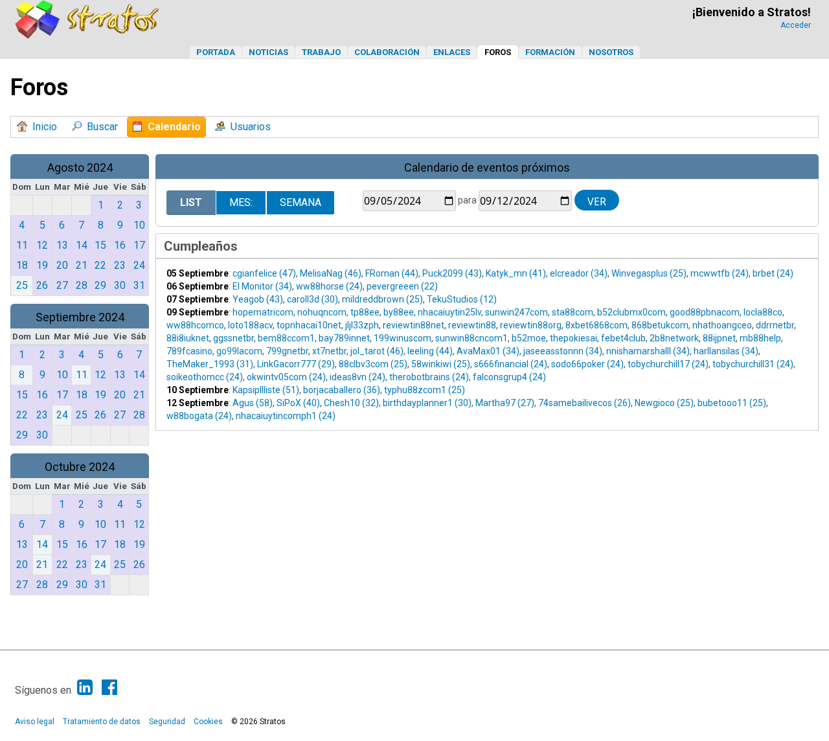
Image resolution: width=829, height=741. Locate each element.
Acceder (795, 25)
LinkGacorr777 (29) (296, 364)
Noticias (268, 52)
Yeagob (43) (258, 299)
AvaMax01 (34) (488, 351)
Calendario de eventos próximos (487, 167)
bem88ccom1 (286, 338)
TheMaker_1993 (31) (209, 364)
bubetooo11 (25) (732, 403)
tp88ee (365, 312)
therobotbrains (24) (429, 377)
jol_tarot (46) (376, 351)
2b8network (674, 338)
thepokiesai (573, 338)
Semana (300, 202)
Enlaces (451, 52)
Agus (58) (253, 403)
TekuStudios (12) (462, 299)
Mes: (241, 202)
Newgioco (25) (664, 403)
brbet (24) (773, 273)
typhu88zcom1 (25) (424, 390)
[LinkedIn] (85, 687)
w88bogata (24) (199, 416)
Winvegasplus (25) (649, 273)
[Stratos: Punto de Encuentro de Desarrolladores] (87, 35)
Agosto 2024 (80, 167)
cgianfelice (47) (264, 273)
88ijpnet (719, 338)
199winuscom (402, 338)
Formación (550, 52)
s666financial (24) (510, 364)
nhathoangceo (722, 325)
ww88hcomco (195, 325)
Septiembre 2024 (80, 317)
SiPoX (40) (298, 403)
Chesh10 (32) (351, 403)
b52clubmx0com (631, 312)
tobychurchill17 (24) (668, 364)
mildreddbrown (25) (382, 299)
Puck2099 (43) (452, 273)
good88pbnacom (705, 312)
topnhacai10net (309, 325)
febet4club (623, 338)
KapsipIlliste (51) (266, 390)
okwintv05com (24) (286, 377)
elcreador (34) (579, 273)
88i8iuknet (187, 338)
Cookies (208, 721)
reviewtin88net (413, 325)
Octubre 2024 (80, 466)
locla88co (763, 312)
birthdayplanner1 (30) (427, 403)
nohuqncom (321, 312)
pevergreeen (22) (402, 286)
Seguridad (167, 721)
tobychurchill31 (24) (752, 364)
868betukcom (659, 325)
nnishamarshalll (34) (648, 351)
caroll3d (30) (312, 299)
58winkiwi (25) (440, 364)
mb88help (760, 338)
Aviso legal (34, 721)
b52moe (529, 338)
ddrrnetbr (775, 325)
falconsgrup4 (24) (509, 377)
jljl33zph (362, 325)
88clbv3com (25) (373, 364)
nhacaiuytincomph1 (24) (285, 416)
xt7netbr (329, 351)
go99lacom (239, 351)
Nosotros (611, 52)
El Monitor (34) (262, 286)
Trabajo (321, 52)
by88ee (398, 312)
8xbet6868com (596, 325)
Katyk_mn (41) (516, 273)
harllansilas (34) (726, 351)
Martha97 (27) (504, 403)
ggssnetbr (233, 338)
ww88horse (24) (329, 286)
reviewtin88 (472, 325)
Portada (215, 52)
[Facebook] (109, 687)
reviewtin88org (531, 325)
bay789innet (344, 338)
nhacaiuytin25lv (449, 312)
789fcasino (189, 351)
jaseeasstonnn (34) (562, 351)
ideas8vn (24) (357, 377)
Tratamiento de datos (102, 721)
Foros (497, 52)
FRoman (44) (391, 273)
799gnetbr (287, 351)
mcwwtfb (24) (719, 273)
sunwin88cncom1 (471, 338)
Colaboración (387, 52)
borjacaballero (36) (341, 390)
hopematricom (263, 312)
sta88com (572, 312)
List (191, 202)
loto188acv (250, 325)
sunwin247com (516, 312)
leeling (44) (430, 351)
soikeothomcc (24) (204, 377)
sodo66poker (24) (587, 364)
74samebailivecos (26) (584, 403)
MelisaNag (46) (330, 273)
